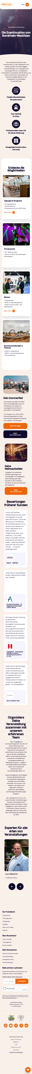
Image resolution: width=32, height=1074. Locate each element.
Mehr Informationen (15, 434)
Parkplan (5, 924)
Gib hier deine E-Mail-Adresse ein (12, 977)
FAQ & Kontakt (7, 939)
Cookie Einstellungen (16, 1052)
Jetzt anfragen (15, 426)
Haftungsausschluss (16, 1047)
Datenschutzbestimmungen (9, 998)
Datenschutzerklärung (16, 1039)
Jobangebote (7, 942)
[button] (12, 886)
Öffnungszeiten (7, 918)
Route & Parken (7, 945)
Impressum (16, 1042)
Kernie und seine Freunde (10, 953)
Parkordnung (16, 1049)
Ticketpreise (6, 921)
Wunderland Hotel (8, 959)
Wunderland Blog (8, 956)
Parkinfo (5, 930)
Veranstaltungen (8, 962)
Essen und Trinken (8, 927)
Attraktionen (6, 915)
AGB (16, 1044)
